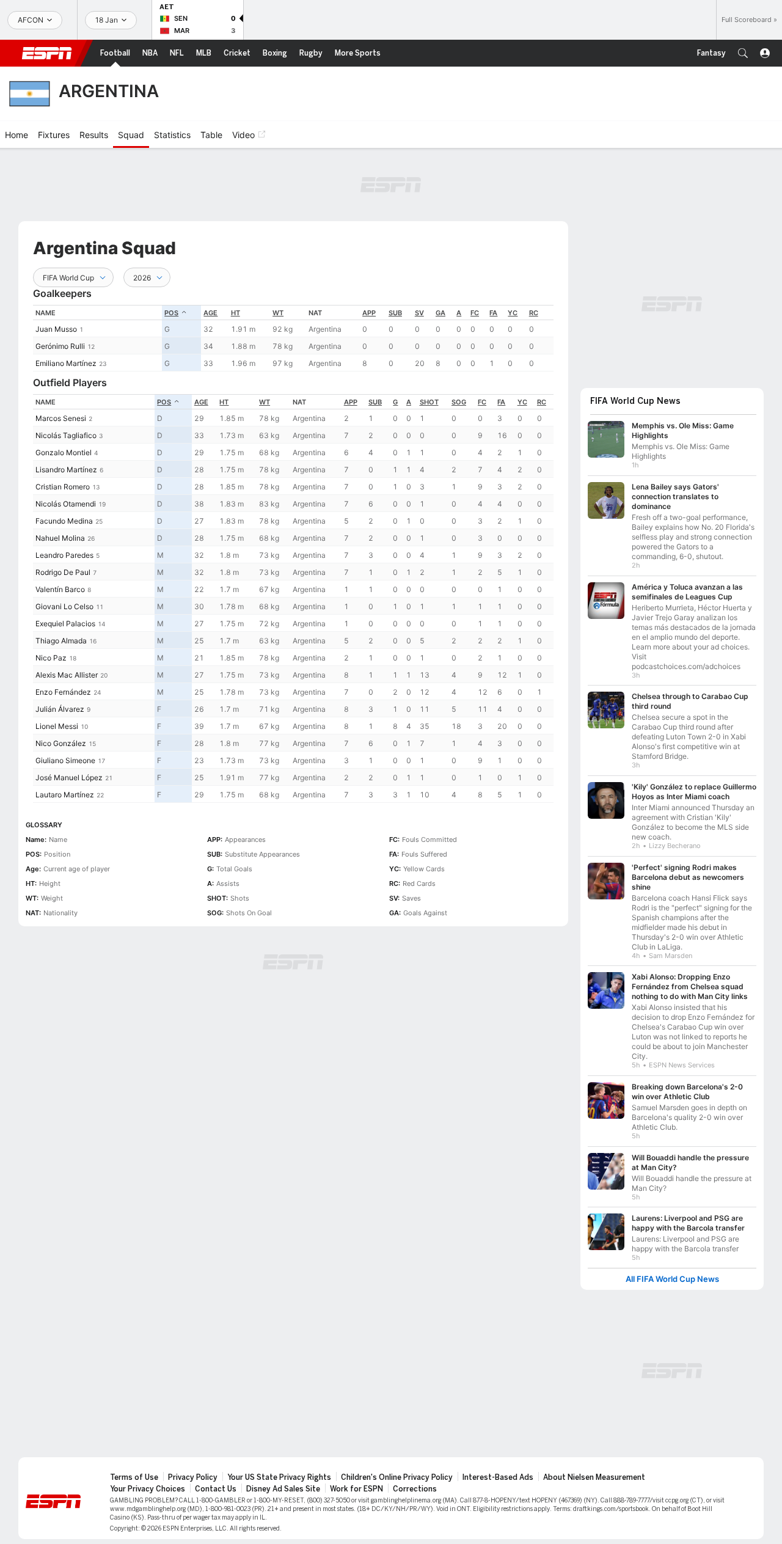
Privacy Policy (192, 1477)
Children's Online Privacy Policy (397, 1477)
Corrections (415, 1489)
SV (419, 313)
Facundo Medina (64, 520)
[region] (293, 338)
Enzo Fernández (63, 692)
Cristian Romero (62, 486)
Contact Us (215, 1489)
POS (171, 313)
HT (235, 313)
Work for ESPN (356, 1489)
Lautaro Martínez (64, 794)
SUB (395, 313)
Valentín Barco (60, 589)
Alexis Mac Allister (66, 674)
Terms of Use (134, 1477)
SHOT (429, 402)
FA (493, 313)
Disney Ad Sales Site (283, 1489)
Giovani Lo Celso (64, 606)
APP (369, 313)
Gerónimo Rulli (60, 346)
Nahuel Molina (60, 538)
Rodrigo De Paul (62, 572)
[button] (743, 53)
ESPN (47, 53)
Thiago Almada (61, 640)
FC (474, 313)
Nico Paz (51, 657)
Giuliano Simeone (65, 760)
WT (277, 313)
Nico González (60, 743)
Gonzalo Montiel (63, 452)
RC (533, 313)
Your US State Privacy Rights (279, 1477)
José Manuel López (69, 777)
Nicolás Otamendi (65, 503)
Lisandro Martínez (66, 469)
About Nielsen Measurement (594, 1477)
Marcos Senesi (60, 418)
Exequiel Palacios (65, 623)
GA (440, 313)
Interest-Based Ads (497, 1477)
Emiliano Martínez (66, 363)
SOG (458, 402)
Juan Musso (56, 329)
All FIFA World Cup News (672, 1279)
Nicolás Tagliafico (66, 435)
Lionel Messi (56, 726)
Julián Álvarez (59, 709)
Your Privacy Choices (147, 1489)
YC (512, 313)
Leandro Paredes (64, 555)
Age (210, 313)
